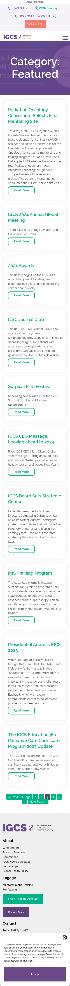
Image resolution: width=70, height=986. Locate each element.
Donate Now (16, 912)
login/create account (34, 16)
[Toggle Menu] (65, 42)
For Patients (10, 889)
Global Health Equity (15, 871)
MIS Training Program (30, 573)
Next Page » (38, 801)
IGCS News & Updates (16, 861)
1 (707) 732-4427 (18, 930)
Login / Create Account (23, 898)
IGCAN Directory (47, 8)
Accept (35, 974)
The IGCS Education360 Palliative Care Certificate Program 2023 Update (34, 740)
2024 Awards (21, 265)
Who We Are (11, 847)
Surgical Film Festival (30, 386)
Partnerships (10, 866)
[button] (64, 937)
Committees (10, 857)
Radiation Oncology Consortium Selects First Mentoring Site (33, 115)
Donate (37, 24)
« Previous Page (19, 797)
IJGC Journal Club (26, 319)
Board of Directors (14, 852)
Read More (21, 190)
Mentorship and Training (18, 885)
